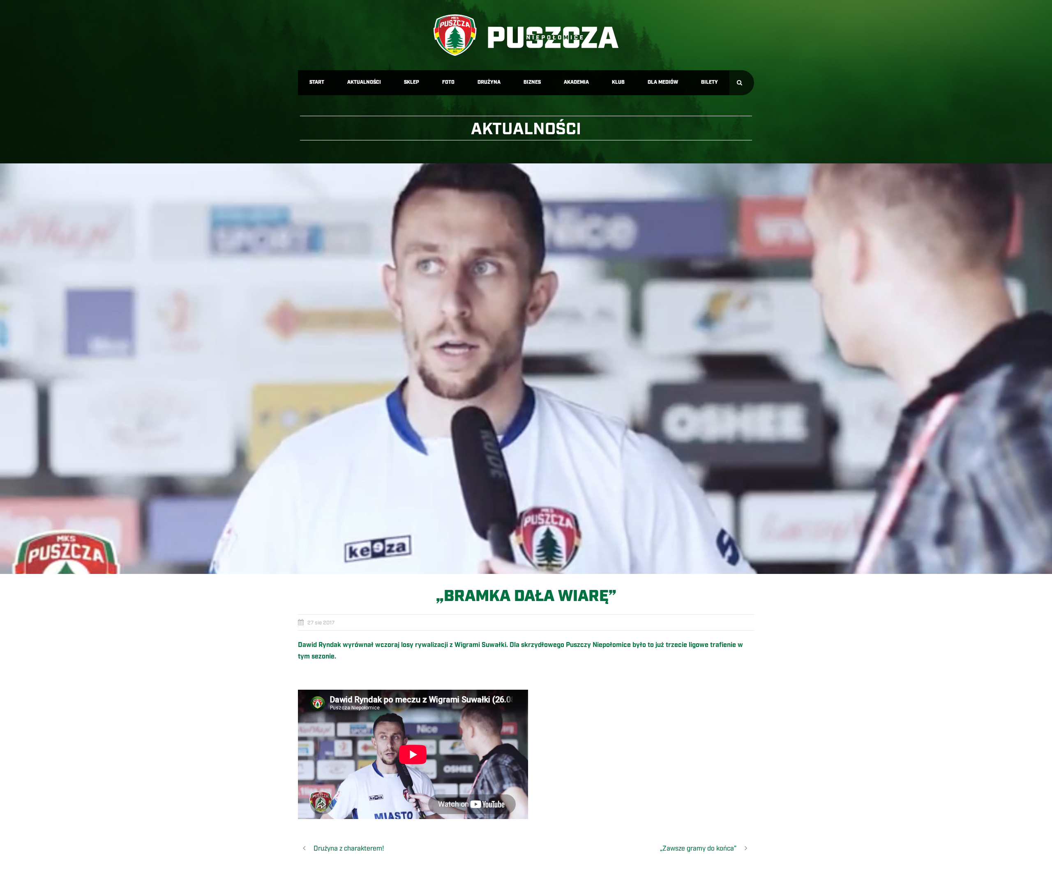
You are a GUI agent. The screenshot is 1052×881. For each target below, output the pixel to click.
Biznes (532, 82)
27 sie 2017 (321, 622)
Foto (448, 82)
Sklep (411, 82)
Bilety (709, 82)
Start (316, 82)
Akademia (576, 82)
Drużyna (489, 82)
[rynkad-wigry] (526, 368)
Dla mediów (663, 82)
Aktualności (364, 82)
